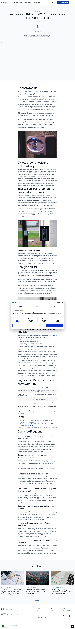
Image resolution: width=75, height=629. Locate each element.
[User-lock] (72, 2)
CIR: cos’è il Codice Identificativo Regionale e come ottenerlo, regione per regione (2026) (11, 592)
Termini (63, 625)
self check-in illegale (40, 253)
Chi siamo (39, 610)
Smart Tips (37, 11)
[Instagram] (66, 616)
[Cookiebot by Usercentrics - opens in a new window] (57, 302)
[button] (72, 626)
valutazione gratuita (41, 411)
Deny (21, 325)
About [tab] (55, 306)
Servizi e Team (14, 2)
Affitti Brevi (52, 610)
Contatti (53, 2)
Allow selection (37, 325)
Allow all (54, 325)
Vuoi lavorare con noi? (41, 617)
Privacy (67, 625)
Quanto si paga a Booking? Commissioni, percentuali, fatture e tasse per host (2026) (62, 592)
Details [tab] (37, 306)
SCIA (42, 343)
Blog (21, 2)
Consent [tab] (20, 306)
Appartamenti (36, 2)
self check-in (21, 413)
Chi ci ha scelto (27, 2)
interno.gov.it (35, 429)
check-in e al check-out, (51, 209)
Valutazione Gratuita (54, 613)
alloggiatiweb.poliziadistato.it (27, 422)
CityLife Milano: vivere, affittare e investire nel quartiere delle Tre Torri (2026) (36, 592)
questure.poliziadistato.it (26, 425)
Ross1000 (38, 205)
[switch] (31, 321)
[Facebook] (63, 616)
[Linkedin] (69, 616)
